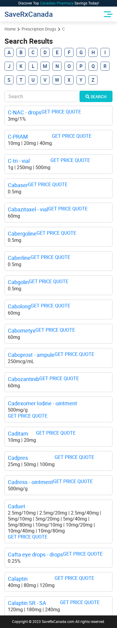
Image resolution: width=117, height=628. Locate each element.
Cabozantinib (23, 379)
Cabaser (18, 185)
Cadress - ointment (30, 482)
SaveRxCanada (28, 14)
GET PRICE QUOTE (61, 112)
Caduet (16, 506)
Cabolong (19, 306)
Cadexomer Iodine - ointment (42, 403)
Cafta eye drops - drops (35, 554)
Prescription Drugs (39, 29)
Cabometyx (21, 330)
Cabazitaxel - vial (28, 209)
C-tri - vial (19, 161)
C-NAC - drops (24, 112)
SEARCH (98, 96)
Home (10, 29)
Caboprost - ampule (31, 355)
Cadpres (18, 458)
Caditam (18, 433)
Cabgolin (18, 282)
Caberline (19, 258)
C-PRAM (18, 137)
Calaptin (18, 579)
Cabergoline (22, 233)
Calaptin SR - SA (27, 603)
